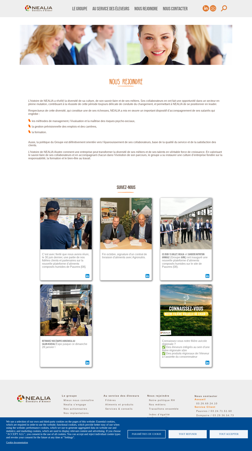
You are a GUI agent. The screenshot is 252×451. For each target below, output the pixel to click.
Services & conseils (119, 408)
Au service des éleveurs (110, 8)
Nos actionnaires (75, 408)
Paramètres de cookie (146, 434)
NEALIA (181, 254)
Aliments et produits (119, 404)
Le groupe (79, 8)
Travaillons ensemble (164, 408)
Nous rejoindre (146, 8)
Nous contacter (175, 8)
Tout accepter (228, 434)
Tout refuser (188, 434)
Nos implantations (76, 413)
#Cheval (51, 344)
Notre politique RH (162, 400)
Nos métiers (157, 404)
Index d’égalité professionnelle (158, 416)
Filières (110, 400)
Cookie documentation (17, 442)
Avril (183, 257)
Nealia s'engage (75, 404)
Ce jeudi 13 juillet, (170, 254)
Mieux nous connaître (79, 400)
